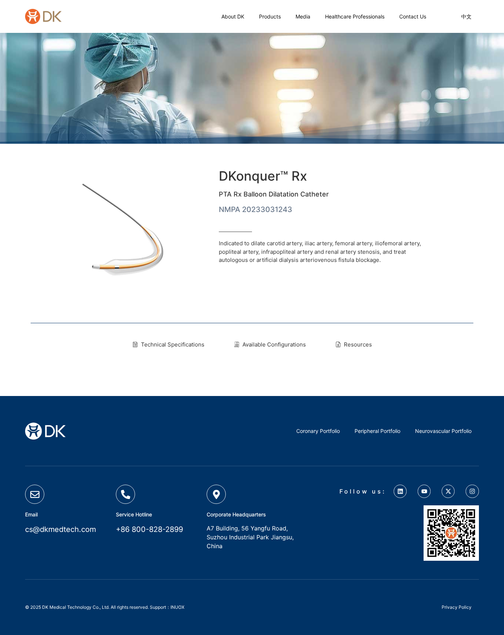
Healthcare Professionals (354, 16)
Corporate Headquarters (236, 514)
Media (303, 16)
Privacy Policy (457, 607)
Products (76, 88)
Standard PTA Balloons (282, 88)
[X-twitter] (448, 491)
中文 (466, 16)
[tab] (168, 344)
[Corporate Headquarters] (216, 494)
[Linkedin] (400, 491)
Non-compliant (346, 88)
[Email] (34, 494)
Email (31, 514)
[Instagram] (472, 491)
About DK (232, 16)
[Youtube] (424, 491)
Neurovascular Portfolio (443, 431)
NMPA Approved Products (137, 88)
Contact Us (412, 16)
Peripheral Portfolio (212, 88)
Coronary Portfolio (318, 431)
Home (45, 88)
